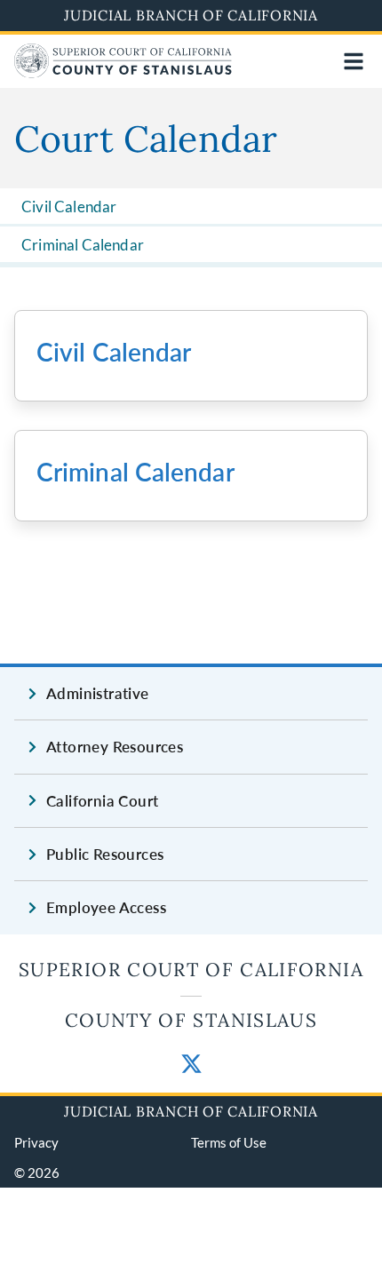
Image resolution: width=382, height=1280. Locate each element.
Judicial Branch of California (191, 15)
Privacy (36, 1142)
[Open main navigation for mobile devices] (353, 61)
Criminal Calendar (82, 244)
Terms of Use (229, 1142)
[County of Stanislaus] (123, 72)
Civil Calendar (68, 206)
